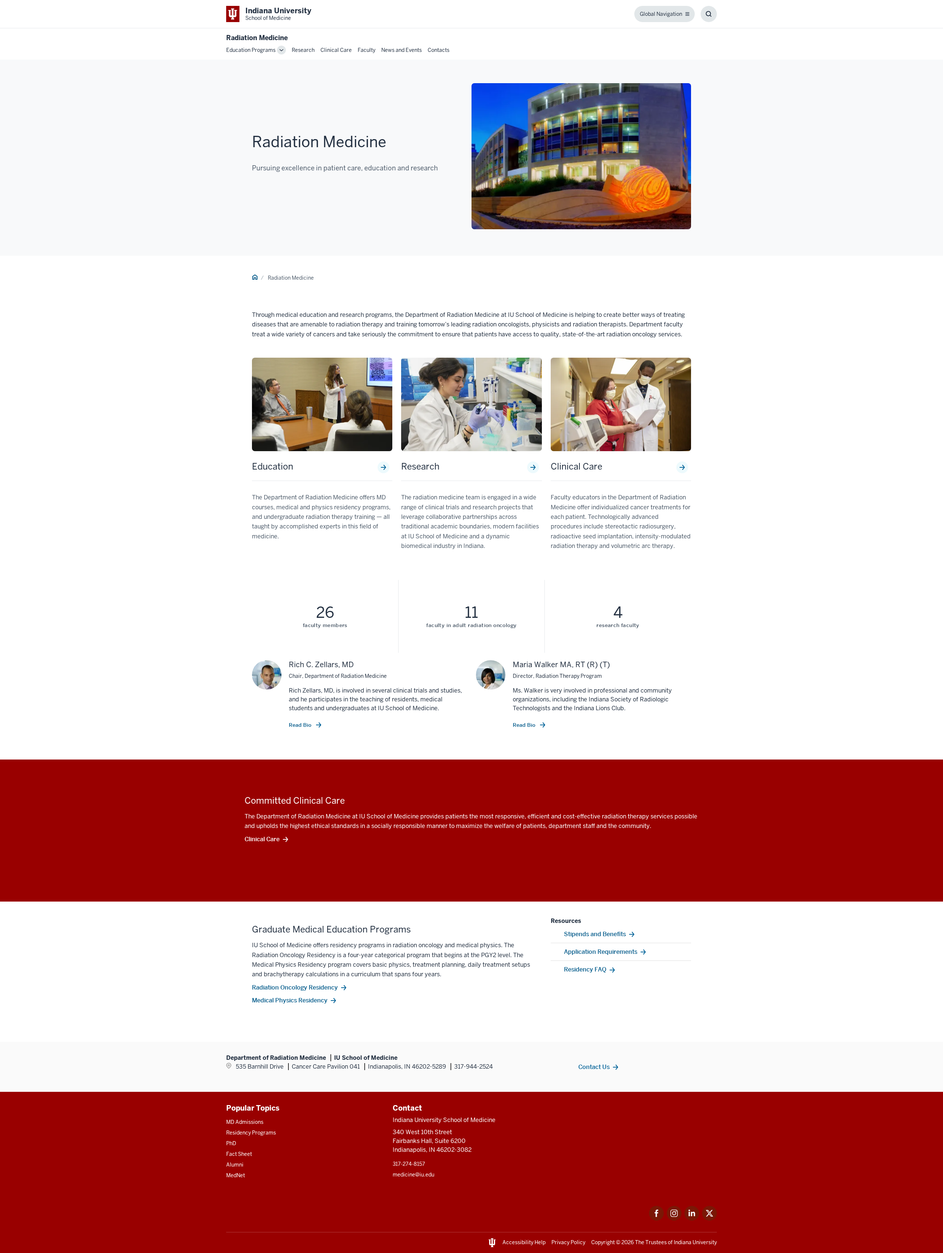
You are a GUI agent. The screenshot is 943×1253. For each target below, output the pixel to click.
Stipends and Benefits (595, 934)
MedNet (235, 1175)
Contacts (438, 50)
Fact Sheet (239, 1154)
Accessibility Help (524, 1242)
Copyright (603, 1242)
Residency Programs (251, 1132)
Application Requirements (600, 951)
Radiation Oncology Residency (295, 987)
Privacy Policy (568, 1242)
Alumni (234, 1164)
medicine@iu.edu (413, 1174)
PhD (231, 1143)
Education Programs (251, 50)
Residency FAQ (585, 969)
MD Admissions (244, 1122)
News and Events (401, 50)
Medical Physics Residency (289, 1000)
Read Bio (301, 725)
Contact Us (594, 1066)
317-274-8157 (409, 1164)
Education (272, 466)
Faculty (366, 50)
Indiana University (695, 1242)
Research (303, 50)
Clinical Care (336, 50)
